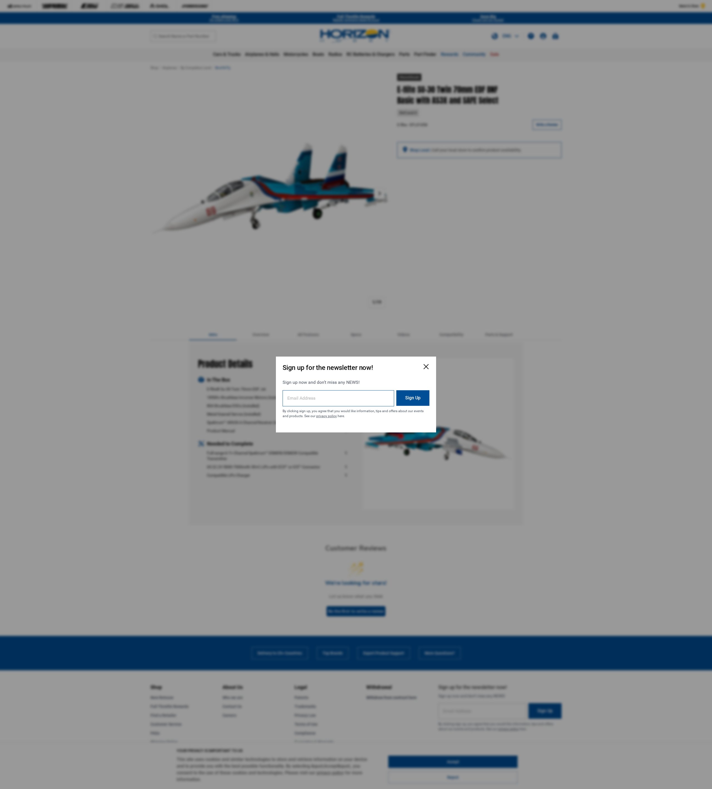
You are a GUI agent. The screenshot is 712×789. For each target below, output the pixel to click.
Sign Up (413, 397)
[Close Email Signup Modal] (426, 366)
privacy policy (326, 416)
